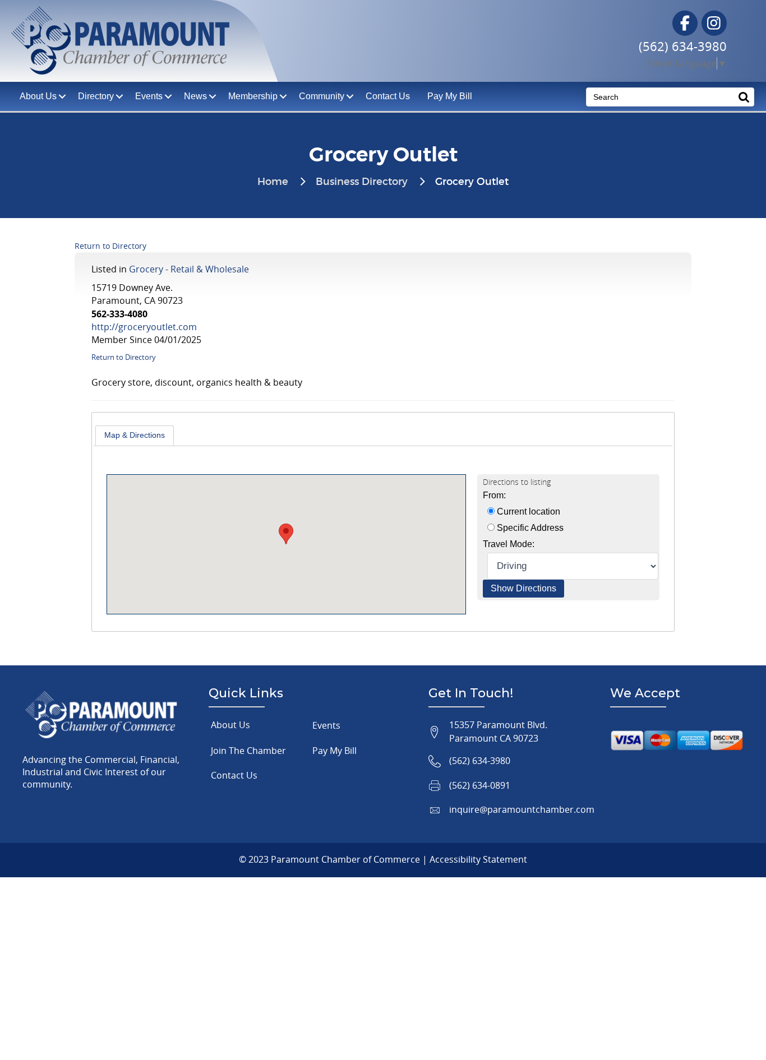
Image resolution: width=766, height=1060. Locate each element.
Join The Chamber (248, 750)
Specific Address (529, 528)
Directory (96, 96)
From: (494, 495)
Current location (527, 511)
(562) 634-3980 (683, 46)
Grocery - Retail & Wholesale (189, 269)
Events (149, 96)
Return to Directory (110, 245)
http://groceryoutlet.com (144, 327)
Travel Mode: (508, 544)
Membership (253, 96)
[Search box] (744, 96)
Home (272, 182)
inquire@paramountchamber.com (521, 809)
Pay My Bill (449, 96)
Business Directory (362, 182)
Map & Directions (134, 435)
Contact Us (388, 96)
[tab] (134, 435)
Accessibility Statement (478, 859)
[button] (286, 534)
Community (321, 96)
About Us (230, 725)
